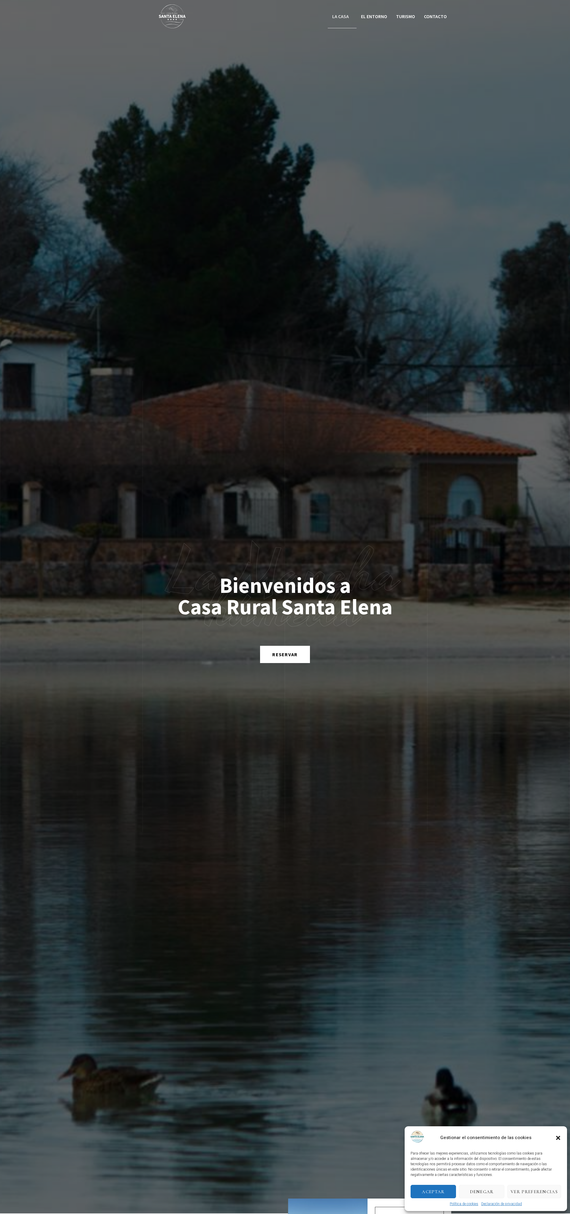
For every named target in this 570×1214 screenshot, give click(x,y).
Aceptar (433, 1191)
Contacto (435, 16)
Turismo (405, 16)
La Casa (340, 16)
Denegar (482, 1191)
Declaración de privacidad (501, 1204)
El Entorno (374, 16)
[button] (558, 1138)
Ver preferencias (534, 1191)
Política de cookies (464, 1204)
